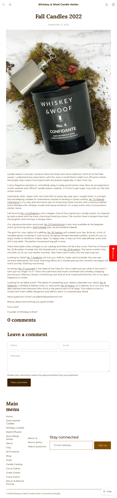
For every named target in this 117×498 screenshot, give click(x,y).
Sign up (102, 445)
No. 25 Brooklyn (71, 249)
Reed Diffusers (14, 432)
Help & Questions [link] (37, 446)
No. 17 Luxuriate (26, 268)
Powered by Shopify (51, 493)
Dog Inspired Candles (13, 422)
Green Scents (13, 472)
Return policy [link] (35, 442)
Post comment (19, 382)
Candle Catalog (14, 464)
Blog (8, 456)
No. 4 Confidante (30, 213)
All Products (12, 451)
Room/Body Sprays (12, 438)
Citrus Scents (13, 468)
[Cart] (113, 4)
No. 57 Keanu (68, 285)
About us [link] (32, 438)
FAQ (8, 447)
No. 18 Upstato (55, 232)
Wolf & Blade (39, 227)
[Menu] (3, 4)
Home (9, 416)
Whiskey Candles (15, 427)
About (9, 443)
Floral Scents (13, 477)
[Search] (10, 4)
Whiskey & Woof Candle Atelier (27, 493)
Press (9, 460)
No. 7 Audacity (34, 257)
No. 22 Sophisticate (54, 224)
